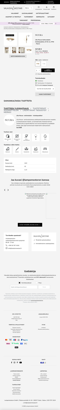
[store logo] (13, 8)
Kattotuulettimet (42, 13)
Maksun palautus (16, 330)
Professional (36, 20)
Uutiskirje (43, 327)
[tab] (17, 108)
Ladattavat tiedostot (34, 110)
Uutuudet (51, 17)
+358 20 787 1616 (13, 245)
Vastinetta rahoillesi (16, 390)
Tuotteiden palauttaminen (16, 329)
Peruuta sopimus (16, 332)
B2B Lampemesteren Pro (43, 378)
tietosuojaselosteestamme (37, 300)
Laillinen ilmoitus (16, 375)
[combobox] (28, 8)
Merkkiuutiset (43, 377)
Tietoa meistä (16, 374)
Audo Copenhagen (16, 387)
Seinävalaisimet (24, 27)
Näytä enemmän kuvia (18, 56)
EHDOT (16, 377)
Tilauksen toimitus (16, 327)
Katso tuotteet (26, 24)
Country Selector (16, 380)
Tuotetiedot (39, 108)
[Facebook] (11, 362)
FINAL (47, 23)
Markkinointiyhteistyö (43, 380)
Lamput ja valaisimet (8, 27)
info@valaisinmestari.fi (14, 248)
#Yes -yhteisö (43, 374)
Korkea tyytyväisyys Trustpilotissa (15, 2)
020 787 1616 (16, 317)
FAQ (16, 320)
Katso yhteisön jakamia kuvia (29, 224)
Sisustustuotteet (16, 392)
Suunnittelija (11, 110)
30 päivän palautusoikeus (43, 329)
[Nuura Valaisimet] (45, 35)
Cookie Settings (43, 375)
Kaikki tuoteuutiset (16, 394)
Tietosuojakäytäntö (16, 378)
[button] (7, 50)
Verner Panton (16, 389)
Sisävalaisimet (17, 27)
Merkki (7, 112)
